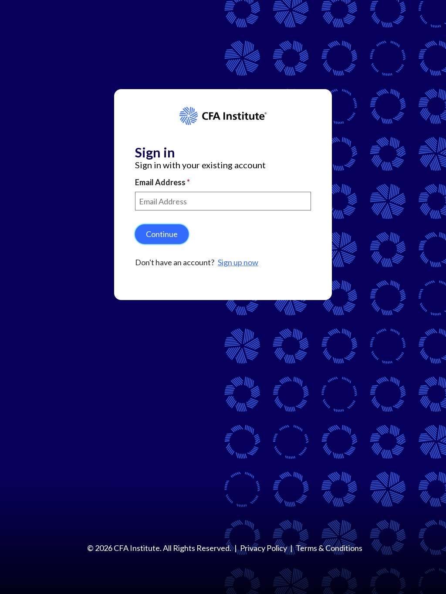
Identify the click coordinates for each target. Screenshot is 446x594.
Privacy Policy (263, 548)
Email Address (161, 182)
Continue (162, 234)
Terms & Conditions (329, 548)
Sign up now (238, 262)
